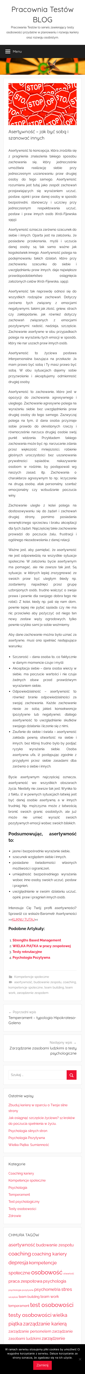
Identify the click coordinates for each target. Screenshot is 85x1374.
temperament (18, 1306)
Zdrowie (14, 1216)
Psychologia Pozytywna (31, 957)
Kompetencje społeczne (31, 977)
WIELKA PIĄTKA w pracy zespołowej (42, 946)
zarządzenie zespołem (32, 993)
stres (66, 1289)
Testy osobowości (22, 1209)
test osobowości (51, 1304)
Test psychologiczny (24, 1202)
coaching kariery (49, 1253)
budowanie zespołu (47, 982)
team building (54, 987)
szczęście (13, 1297)
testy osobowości (30, 1315)
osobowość (47, 1272)
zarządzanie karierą (45, 1324)
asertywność (23, 982)
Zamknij (42, 1365)
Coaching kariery (21, 1173)
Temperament (19, 1195)
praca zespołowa (25, 1281)
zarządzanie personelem (29, 1331)
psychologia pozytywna (20, 1290)
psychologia (54, 1281)
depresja (18, 1263)
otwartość (68, 1273)
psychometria (47, 1289)
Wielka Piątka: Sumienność (28, 1145)
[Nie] (80, 1359)
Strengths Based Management (37, 940)
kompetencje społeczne (25, 987)
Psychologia (17, 1188)
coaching (69, 982)
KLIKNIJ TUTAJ (23, 919)
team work (49, 1296)
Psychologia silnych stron (27, 1131)
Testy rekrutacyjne (27, 952)
